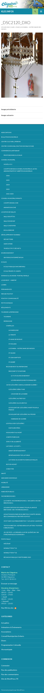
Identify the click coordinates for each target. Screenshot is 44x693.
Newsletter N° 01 (10, 548)
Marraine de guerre (18, 419)
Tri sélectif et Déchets (12, 248)
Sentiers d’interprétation (13, 257)
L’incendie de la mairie (19, 394)
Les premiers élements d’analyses (23, 380)
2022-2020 (9, 194)
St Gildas (12, 353)
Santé (3, 473)
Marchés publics (7, 492)
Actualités (5, 623)
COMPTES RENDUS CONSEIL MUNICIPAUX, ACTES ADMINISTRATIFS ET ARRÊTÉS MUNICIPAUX (20, 170)
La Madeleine (14, 330)
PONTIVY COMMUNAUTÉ (10, 298)
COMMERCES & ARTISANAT (10, 151)
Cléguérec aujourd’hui (18, 403)
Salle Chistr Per (10, 226)
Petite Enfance (7, 303)
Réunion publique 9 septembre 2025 (17, 557)
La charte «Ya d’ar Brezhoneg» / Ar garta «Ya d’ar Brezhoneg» (22, 502)
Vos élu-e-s (8, 164)
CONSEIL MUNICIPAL (8, 160)
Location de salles (8, 212)
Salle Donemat (9, 221)
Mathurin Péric (14, 428)
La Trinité (12, 335)
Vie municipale (6, 649)
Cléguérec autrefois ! (17, 398)
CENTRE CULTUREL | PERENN (11, 141)
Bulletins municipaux (9, 137)
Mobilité (4, 482)
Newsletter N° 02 (10, 553)
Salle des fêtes (9, 216)
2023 (8, 189)
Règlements (6, 307)
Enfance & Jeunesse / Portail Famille (15, 276)
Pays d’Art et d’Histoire (17, 371)
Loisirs (3, 285)
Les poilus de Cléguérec (15, 423)
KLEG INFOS (7, 11)
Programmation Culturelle (11, 645)
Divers (3, 641)
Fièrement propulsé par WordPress (12, 690)
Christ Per (10, 469)
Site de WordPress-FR (9, 679)
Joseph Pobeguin (12, 437)
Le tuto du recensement (20, 376)
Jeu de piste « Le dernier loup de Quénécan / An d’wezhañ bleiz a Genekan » (21, 533)
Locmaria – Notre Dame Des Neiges (22, 348)
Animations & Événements (11, 627)
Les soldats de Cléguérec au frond (22, 414)
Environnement (7, 253)
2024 (8, 185)
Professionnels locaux (13, 155)
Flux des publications (9, 670)
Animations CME (10, 207)
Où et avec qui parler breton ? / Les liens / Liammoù (23, 521)
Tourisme (7, 316)
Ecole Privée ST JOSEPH (12, 271)
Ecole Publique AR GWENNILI (14, 266)
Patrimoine (8, 321)
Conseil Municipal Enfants (11, 198)
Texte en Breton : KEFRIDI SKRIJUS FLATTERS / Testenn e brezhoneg (23, 527)
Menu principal (41, 11)
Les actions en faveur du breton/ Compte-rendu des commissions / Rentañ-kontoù (22, 515)
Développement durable (10, 235)
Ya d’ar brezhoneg (8, 496)
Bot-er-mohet (11, 464)
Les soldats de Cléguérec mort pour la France (24, 409)
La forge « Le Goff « (13, 446)
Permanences (6, 289)
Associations (6, 132)
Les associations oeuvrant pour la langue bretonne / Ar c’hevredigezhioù (20, 509)
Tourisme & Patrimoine (10, 312)
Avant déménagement (17, 451)
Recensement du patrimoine (17, 367)
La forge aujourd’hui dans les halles (23, 460)
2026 (8, 176)
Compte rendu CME (11, 203)
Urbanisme (5, 487)
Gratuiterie (8, 244)
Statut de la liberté (13, 441)
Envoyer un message (9, 583)
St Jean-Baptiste (15, 357)
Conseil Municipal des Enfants (12, 636)
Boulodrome (9, 230)
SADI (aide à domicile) (9, 478)
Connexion (5, 665)
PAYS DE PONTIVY (7, 294)
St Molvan (12, 344)
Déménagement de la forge (19, 455)
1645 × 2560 (15, 27)
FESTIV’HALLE (6, 539)
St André (12, 362)
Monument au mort (14, 432)
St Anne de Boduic (15, 339)
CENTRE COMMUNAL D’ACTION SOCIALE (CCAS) (17, 146)
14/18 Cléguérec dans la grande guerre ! (21, 385)
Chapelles (10, 326)
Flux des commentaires (10, 674)
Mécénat (7, 544)
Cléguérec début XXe (17, 389)
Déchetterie (8, 239)
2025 (8, 180)
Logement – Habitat (8, 280)
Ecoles (4, 262)
